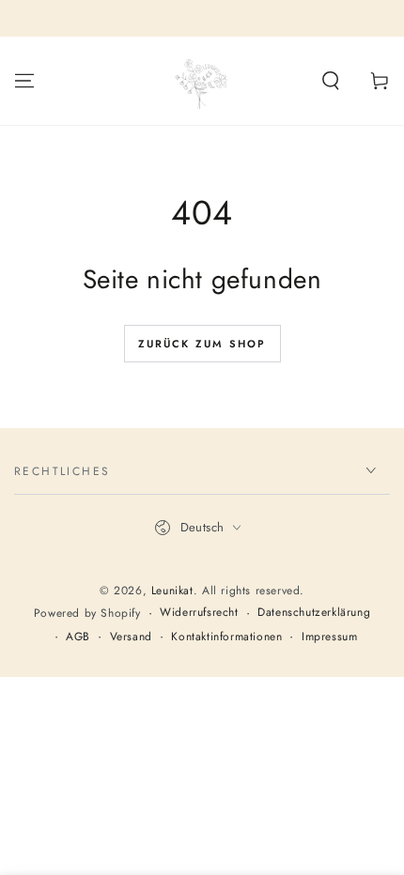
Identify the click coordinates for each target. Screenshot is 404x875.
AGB (78, 637)
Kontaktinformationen (226, 637)
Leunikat (172, 590)
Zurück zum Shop (202, 343)
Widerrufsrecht (199, 613)
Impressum (329, 637)
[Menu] (24, 81)
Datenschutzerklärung (313, 613)
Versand (131, 637)
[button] (330, 81)
